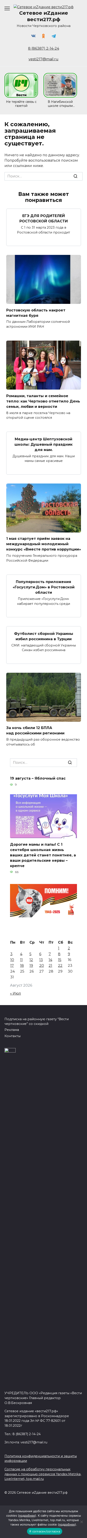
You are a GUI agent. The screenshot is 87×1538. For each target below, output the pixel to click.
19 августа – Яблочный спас (38, 778)
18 (22, 965)
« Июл (15, 993)
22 (60, 965)
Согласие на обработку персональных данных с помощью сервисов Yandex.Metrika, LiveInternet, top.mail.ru (42, 1474)
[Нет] (81, 1522)
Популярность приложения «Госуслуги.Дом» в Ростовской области (44, 587)
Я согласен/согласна (44, 1531)
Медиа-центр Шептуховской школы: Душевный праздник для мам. (43, 444)
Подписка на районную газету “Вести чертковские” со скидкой (36, 1021)
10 (12, 960)
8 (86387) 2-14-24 (43, 48)
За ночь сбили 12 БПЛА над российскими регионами (35, 730)
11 (21, 960)
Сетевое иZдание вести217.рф (43, 16)
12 (31, 960)
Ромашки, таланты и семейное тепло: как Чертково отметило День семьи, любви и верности (43, 401)
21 (50, 965)
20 (41, 965)
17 (12, 965)
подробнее (27, 1515)
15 (59, 960)
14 (50, 960)
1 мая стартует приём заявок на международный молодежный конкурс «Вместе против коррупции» (43, 543)
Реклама (11, 1030)
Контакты (12, 1036)
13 (41, 960)
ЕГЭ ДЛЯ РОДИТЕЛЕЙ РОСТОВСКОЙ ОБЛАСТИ (43, 218)
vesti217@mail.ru (43, 59)
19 (31, 965)
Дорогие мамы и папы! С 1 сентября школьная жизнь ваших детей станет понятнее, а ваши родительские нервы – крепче (43, 855)
